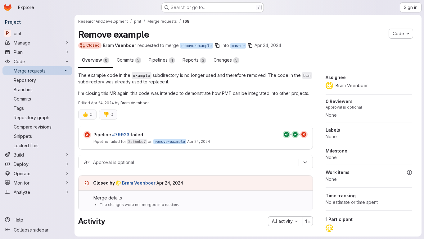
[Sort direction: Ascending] (308, 221)
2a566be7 (137, 141)
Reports (193, 60)
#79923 (120, 134)
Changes (225, 60)
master (238, 45)
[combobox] (285, 221)
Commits (128, 60)
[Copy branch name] (217, 45)
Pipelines (161, 60)
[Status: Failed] (87, 134)
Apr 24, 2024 (268, 45)
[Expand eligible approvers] (305, 162)
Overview (94, 60)
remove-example (196, 45)
